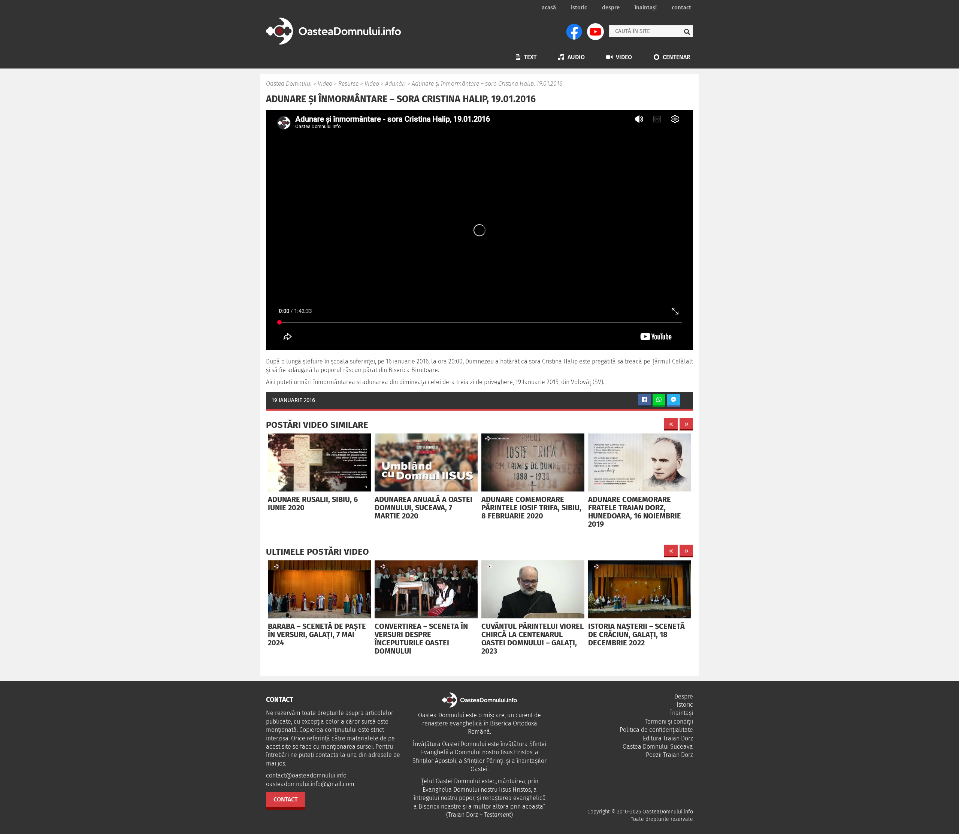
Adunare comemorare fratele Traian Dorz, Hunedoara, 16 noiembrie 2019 (634, 512)
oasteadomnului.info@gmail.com (310, 784)
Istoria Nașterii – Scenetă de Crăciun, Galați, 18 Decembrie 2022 (636, 634)
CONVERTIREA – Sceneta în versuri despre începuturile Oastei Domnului (421, 638)
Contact (681, 7)
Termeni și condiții (669, 721)
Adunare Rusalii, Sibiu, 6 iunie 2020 (313, 503)
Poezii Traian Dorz (669, 754)
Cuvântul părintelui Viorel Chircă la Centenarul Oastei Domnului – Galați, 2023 (532, 638)
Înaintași (646, 7)
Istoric (579, 7)
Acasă (549, 7)
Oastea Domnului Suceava (658, 746)
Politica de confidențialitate (656, 729)
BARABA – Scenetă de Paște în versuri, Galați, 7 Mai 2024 (317, 634)
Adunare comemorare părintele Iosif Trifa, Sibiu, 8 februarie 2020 (531, 507)
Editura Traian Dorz (668, 738)
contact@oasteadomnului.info (306, 775)
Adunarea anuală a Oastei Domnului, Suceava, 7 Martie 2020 (423, 507)
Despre (611, 7)
